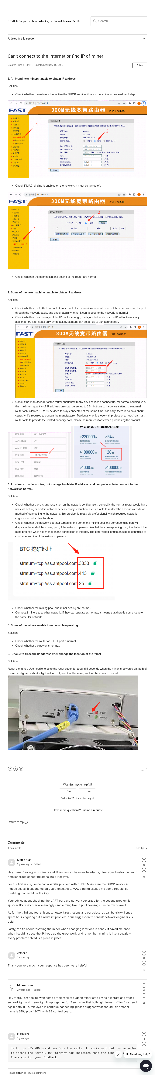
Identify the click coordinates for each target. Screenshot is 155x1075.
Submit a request (91, 810)
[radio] (67, 791)
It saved (112, 929)
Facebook (10, 768)
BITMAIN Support (17, 21)
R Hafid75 (23, 1033)
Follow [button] (139, 65)
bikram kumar (25, 985)
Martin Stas (24, 859)
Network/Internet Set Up (67, 21)
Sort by (140, 848)
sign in (19, 1072)
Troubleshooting (40, 21)
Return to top (16, 822)
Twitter (15, 768)
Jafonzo (22, 953)
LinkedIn (21, 768)
